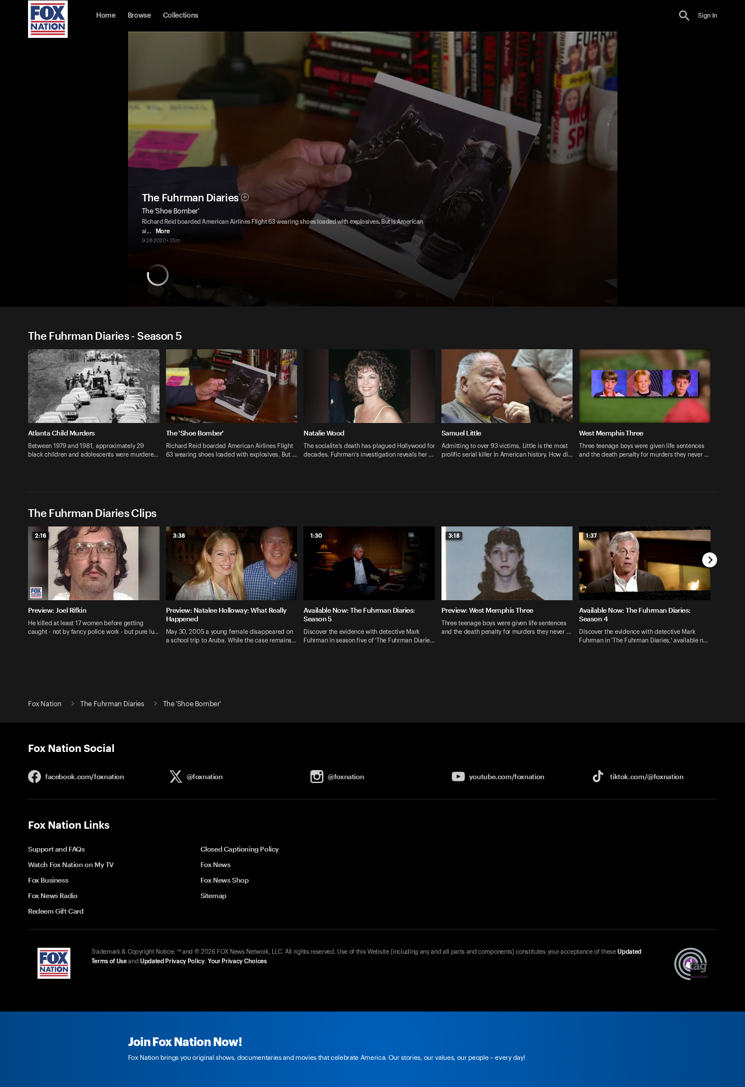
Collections (180, 15)
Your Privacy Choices (237, 962)
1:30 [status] (316, 535)
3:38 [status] (179, 535)
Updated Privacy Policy (172, 962)
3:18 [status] (454, 535)
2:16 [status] (41, 535)
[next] (710, 560)
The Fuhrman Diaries (190, 198)
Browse (139, 15)
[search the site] (684, 16)
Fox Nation (45, 704)
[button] (684, 16)
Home (106, 15)
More (163, 232)
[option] (97, 409)
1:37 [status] (591, 535)
